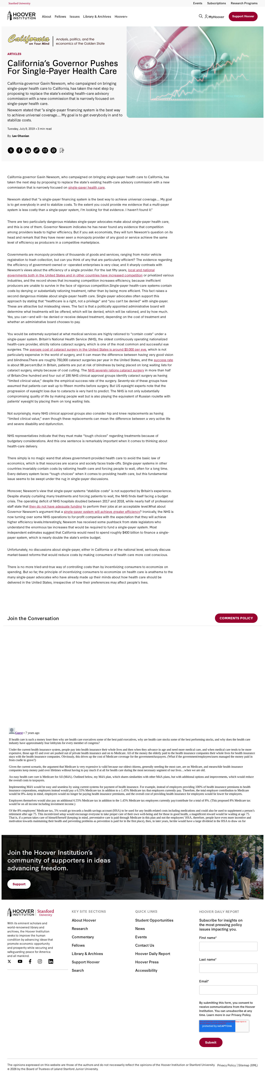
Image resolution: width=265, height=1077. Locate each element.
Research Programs (244, 3)
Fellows (60, 16)
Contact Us (144, 945)
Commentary (83, 936)
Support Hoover (243, 16)
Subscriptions (216, 3)
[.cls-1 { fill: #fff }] (36, 150)
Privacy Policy (226, 1065)
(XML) (254, 1065)
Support (19, 884)
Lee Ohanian (20, 136)
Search (78, 970)
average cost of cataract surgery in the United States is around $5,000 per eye (88, 349)
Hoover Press (147, 961)
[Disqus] (132, 674)
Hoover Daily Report (152, 953)
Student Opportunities (154, 920)
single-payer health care (86, 187)
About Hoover (84, 920)
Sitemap (243, 1065)
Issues (75, 16)
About (46, 16)
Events (197, 3)
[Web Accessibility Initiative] (19, 3)
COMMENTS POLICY (236, 618)
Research (80, 928)
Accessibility (146, 970)
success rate (163, 359)
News (140, 928)
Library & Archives (97, 16)
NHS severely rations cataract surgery (116, 370)
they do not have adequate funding (55, 506)
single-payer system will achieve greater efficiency (102, 511)
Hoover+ (121, 16)
